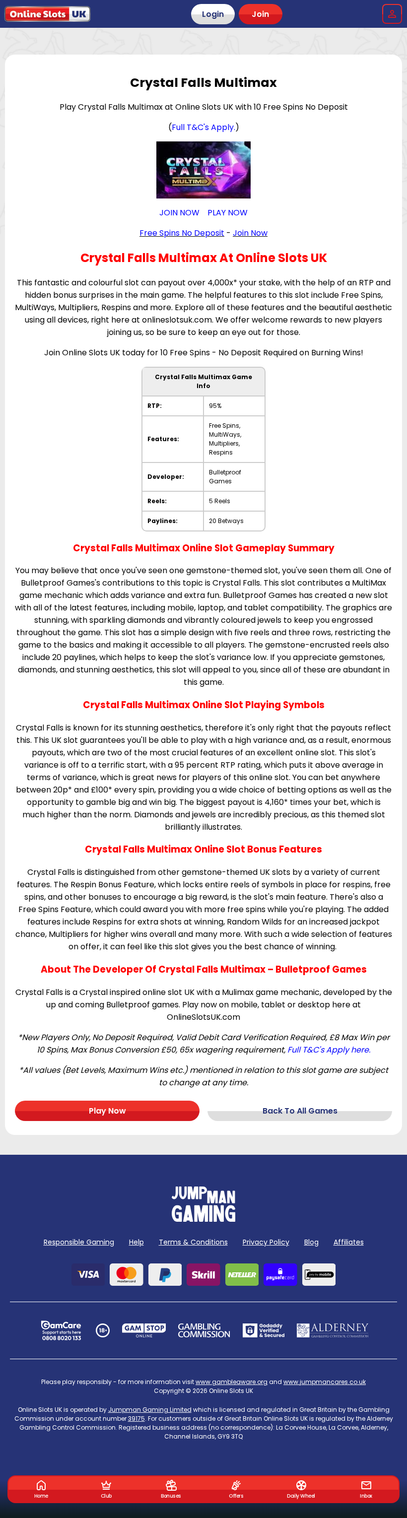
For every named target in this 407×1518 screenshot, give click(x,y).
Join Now (250, 233)
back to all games (300, 1111)
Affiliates (349, 1242)
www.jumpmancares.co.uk (324, 1382)
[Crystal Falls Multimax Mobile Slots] (203, 169)
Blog (311, 1242)
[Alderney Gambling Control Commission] (333, 1330)
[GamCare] (61, 1330)
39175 (136, 1418)
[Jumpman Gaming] (203, 1219)
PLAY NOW (227, 212)
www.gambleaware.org (232, 1382)
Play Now (107, 1111)
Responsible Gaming (79, 1242)
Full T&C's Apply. (203, 127)
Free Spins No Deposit (181, 233)
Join (260, 14)
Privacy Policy (266, 1242)
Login (213, 14)
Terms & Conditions (193, 1242)
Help (136, 1242)
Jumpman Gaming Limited (150, 1409)
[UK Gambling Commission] (204, 1330)
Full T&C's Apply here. (328, 1050)
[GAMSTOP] (144, 1330)
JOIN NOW (179, 212)
